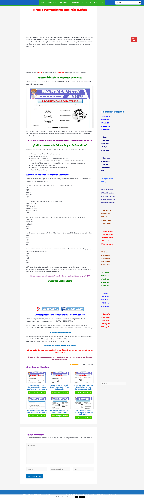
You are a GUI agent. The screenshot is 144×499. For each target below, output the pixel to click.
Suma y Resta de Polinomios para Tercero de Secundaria (37, 411)
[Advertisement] (60, 24)
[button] (55, 2)
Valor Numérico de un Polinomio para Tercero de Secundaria (83, 413)
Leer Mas (87, 497)
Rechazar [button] (82, 496)
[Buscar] (140, 3)
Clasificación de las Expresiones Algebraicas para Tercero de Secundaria (37, 387)
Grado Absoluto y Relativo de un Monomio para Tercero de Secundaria (60, 387)
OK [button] (76, 496)
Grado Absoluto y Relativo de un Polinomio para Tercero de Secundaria (83, 387)
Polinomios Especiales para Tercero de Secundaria (60, 411)
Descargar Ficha (37, 392)
